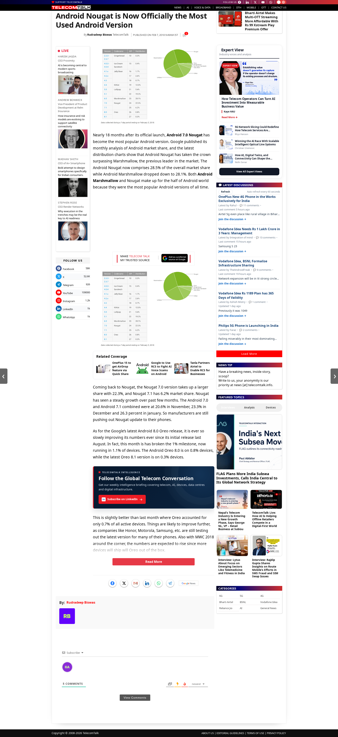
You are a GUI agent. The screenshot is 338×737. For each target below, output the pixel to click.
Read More (153, 562)
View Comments (135, 697)
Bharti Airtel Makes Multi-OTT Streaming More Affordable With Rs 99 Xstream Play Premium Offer (261, 21)
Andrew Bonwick (70, 100)
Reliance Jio (225, 608)
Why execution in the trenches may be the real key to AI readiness (72, 214)
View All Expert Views (249, 171)
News (177, 7)
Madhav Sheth (68, 159)
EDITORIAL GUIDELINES (230, 733)
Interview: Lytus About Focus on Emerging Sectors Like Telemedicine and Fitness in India (231, 566)
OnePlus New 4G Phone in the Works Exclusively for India (247, 199)
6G (220, 596)
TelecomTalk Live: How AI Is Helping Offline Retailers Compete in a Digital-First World (264, 519)
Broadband (223, 7)
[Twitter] (124, 583)
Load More (249, 354)
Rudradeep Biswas (99, 34)
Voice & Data (202, 7)
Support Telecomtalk (68, 2)
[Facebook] (112, 583)
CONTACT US (278, 7)
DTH (238, 7)
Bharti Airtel (226, 602)
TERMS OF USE (255, 733)
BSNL (243, 602)
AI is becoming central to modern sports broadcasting (72, 68)
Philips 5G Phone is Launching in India (248, 326)
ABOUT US (207, 733)
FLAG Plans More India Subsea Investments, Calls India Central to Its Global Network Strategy (246, 477)
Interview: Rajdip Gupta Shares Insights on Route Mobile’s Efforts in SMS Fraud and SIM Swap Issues (265, 568)
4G (261, 596)
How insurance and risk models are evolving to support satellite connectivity (71, 121)
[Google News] (188, 583)
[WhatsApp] (159, 583)
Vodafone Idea (268, 602)
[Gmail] (135, 583)
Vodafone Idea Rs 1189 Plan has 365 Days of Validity (246, 295)
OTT (263, 7)
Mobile (251, 7)
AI (188, 7)
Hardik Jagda (67, 56)
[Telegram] (170, 583)
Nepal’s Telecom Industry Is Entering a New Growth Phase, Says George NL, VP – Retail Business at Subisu (231, 521)
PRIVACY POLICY (276, 733)
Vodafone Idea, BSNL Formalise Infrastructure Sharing (242, 263)
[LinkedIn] (147, 583)
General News (268, 608)
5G (241, 596)
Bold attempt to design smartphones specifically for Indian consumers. (72, 171)
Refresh (225, 191)
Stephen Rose (67, 202)
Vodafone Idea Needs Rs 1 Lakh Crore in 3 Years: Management (249, 231)
